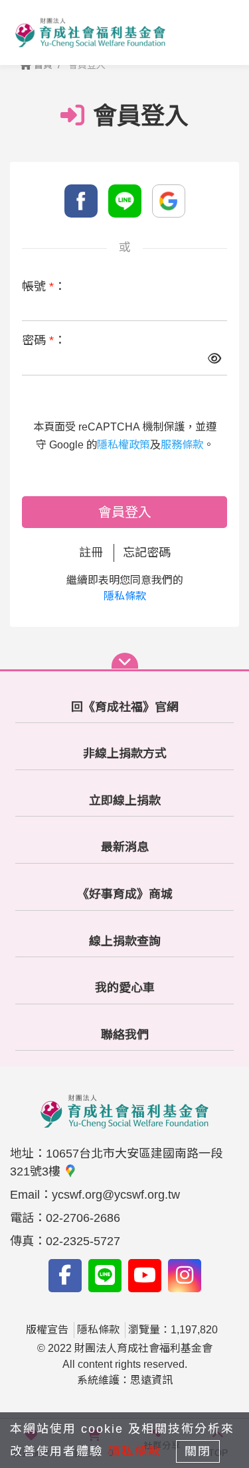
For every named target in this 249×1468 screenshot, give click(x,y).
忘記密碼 (147, 552)
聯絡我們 (125, 1034)
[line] (105, 1275)
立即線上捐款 (125, 800)
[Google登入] (169, 201)
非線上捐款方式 (125, 753)
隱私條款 (125, 596)
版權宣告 (47, 1329)
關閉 (198, 1451)
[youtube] (144, 1275)
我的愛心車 (125, 987)
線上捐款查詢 (125, 941)
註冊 (91, 552)
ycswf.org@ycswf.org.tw (116, 1194)
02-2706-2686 (83, 1218)
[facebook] (65, 1275)
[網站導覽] (125, 661)
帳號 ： (44, 286)
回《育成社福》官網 (125, 707)
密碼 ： (44, 340)
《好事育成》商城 (125, 894)
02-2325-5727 (83, 1241)
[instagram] (184, 1275)
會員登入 (124, 512)
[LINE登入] (125, 201)
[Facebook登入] (81, 201)
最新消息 (125, 847)
